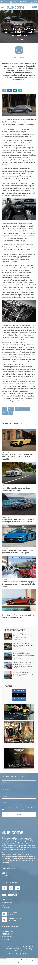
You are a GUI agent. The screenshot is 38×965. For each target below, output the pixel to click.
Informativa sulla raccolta (11, 963)
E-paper (13, 2)
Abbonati (25, 1)
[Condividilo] (9, 90)
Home (4, 900)
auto (4, 409)
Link (3, 905)
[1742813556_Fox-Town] (19, 742)
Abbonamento (8, 934)
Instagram (18, 695)
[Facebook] (15, 690)
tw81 (11, 413)
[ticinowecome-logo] (15, 7)
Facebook (18, 691)
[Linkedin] (15, 698)
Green (11, 409)
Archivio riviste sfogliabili (14, 919)
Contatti (5, 908)
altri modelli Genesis (17, 244)
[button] (2, 1)
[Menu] (2, 7)
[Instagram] (15, 694)
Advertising (7, 902)
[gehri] (19, 719)
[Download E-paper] (5, 914)
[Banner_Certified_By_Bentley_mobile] (19, 768)
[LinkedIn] (17, 888)
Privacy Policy (13, 954)
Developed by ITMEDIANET (23, 949)
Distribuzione (7, 931)
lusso (4, 413)
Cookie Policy (24, 954)
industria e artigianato (22, 409)
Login (4, 873)
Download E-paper (12, 914)
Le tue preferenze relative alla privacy (20, 960)
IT (33, 7)
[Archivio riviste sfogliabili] (5, 919)
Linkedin (18, 699)
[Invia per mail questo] (4, 90)
